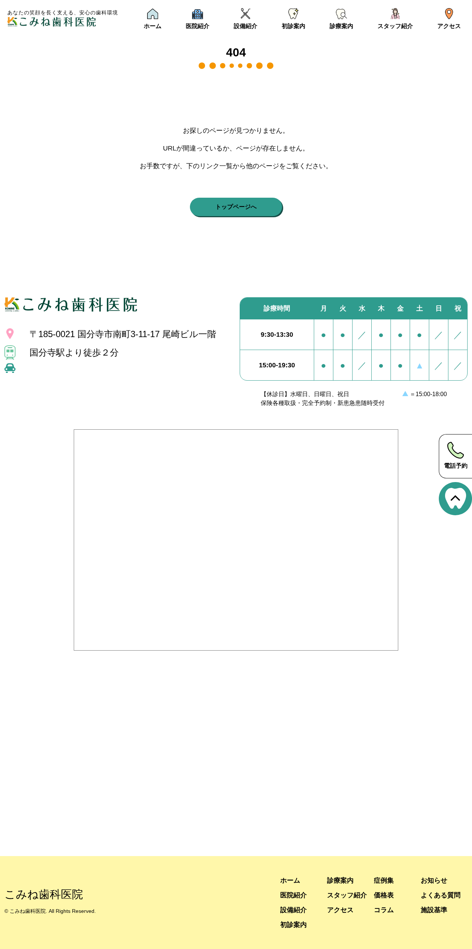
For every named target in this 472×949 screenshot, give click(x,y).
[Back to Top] (455, 498)
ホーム (290, 880)
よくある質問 (441, 895)
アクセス (340, 910)
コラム (384, 910)
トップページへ (236, 207)
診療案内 (340, 880)
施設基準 (434, 910)
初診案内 (293, 924)
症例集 (384, 880)
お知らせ (434, 880)
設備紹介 (293, 910)
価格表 (384, 895)
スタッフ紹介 (347, 895)
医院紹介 (293, 895)
